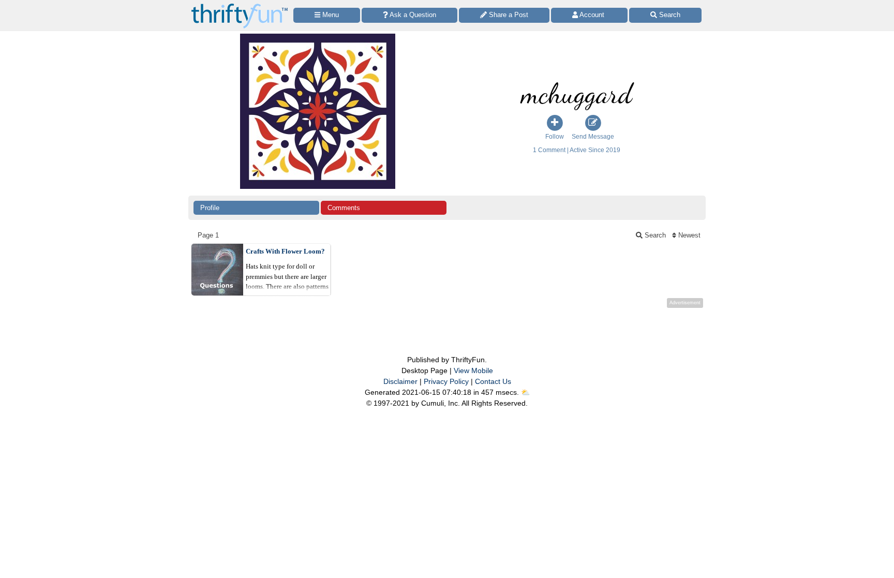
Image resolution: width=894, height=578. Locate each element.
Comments (343, 208)
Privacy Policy (446, 381)
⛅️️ (525, 392)
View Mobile (473, 370)
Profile (209, 208)
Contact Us (493, 381)
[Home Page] (239, 6)
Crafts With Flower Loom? (285, 251)
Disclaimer (400, 381)
